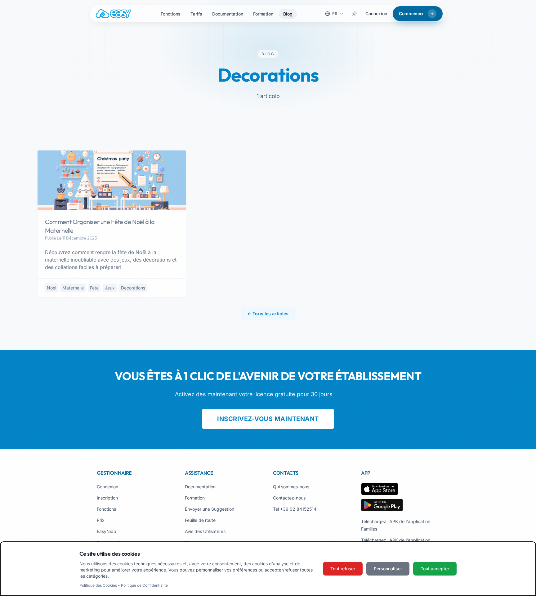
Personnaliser (388, 568)
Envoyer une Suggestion (209, 509)
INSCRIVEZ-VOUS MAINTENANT (268, 419)
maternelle (73, 287)
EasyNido (106, 531)
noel (51, 287)
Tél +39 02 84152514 (294, 509)
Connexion (376, 13)
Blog (288, 13)
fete (94, 287)
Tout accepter (435, 568)
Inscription (107, 497)
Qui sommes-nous (291, 486)
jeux (110, 287)
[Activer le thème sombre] (354, 13)
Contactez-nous (289, 497)
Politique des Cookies (98, 585)
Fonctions (171, 13)
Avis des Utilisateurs (205, 531)
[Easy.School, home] (113, 13)
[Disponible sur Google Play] (382, 505)
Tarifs (196, 13)
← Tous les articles (268, 313)
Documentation (227, 13)
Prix (101, 520)
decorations (133, 287)
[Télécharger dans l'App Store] (379, 489)
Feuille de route (200, 520)
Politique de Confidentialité (144, 585)
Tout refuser (342, 568)
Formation (263, 13)
